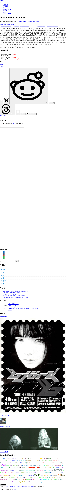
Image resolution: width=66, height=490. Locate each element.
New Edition (3, 115)
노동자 (42, 477)
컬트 (45, 459)
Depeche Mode (23, 482)
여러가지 (3, 281)
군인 (28, 477)
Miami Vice (18, 479)
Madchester (55, 460)
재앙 (21, 462)
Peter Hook (15, 458)
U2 (32, 479)
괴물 (40, 479)
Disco (55, 475)
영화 (2, 283)
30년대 (17, 472)
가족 (25, 463)
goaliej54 (16, 26)
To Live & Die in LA (13, 304)
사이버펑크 (28, 479)
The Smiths (60, 459)
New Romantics (13, 482)
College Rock (58, 462)
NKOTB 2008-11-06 (6, 26)
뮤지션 (3, 272)
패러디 (15, 475)
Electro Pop (52, 475)
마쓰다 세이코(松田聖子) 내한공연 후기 (14, 295)
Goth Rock (29, 462)
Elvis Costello (58, 465)
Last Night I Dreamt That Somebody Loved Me (15, 291)
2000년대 (3, 479)
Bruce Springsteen (32, 465)
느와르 (1, 458)
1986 (45, 482)
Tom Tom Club (10, 470)
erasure (6, 462)
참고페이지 (3, 66)
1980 (49, 460)
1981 (46, 465)
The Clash (4, 482)
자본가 (48, 470)
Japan (38, 460)
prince (24, 477)
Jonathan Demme (36, 458)
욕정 (29, 459)
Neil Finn (5, 467)
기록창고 (3, 269)
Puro (15, 489)
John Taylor (34, 460)
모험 (9, 467)
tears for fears (13, 477)
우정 (12, 472)
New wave (57, 470)
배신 (53, 465)
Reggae (58, 482)
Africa (45, 470)
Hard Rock (24, 479)
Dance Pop (23, 21)
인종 (46, 477)
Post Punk (2, 462)
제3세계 (42, 475)
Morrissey (19, 477)
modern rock (62, 460)
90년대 (38, 477)
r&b (58, 460)
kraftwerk (2, 475)
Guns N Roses (54, 458)
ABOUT (5, 5)
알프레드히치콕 (21, 475)
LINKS (5, 10)
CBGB (43, 465)
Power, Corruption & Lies (14, 307)
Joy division (28, 460)
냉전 (26, 458)
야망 (36, 472)
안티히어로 (18, 470)
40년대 (14, 479)
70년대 (61, 472)
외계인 (58, 467)
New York (41, 470)
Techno (11, 465)
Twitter (34, 479)
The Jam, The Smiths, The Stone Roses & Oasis (15, 297)
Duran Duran (30, 472)
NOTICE (5, 6)
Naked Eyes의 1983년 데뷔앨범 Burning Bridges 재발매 (23, 308)
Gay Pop (25, 467)
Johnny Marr (21, 459)
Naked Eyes (15, 465)
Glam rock (49, 465)
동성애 (20, 465)
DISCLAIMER (7, 9)
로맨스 (7, 472)
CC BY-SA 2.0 (41, 26)
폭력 (59, 475)
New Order (20, 467)
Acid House (53, 467)
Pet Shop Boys (30, 475)
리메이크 (23, 460)
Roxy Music (36, 470)
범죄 (4, 465)
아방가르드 (25, 465)
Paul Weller (31, 470)
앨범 (2, 278)
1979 (40, 460)
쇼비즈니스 (33, 477)
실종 (51, 460)
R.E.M (49, 467)
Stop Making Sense (43, 467)
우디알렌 (16, 460)
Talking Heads (33, 467)
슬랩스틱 (7, 477)
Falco (50, 482)
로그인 (14, 123)
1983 (20, 460)
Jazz (3, 472)
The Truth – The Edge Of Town (11, 292)
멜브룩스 (56, 479)
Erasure (10, 310)
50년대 (58, 477)
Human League (44, 460)
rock (37, 482)
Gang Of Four (52, 477)
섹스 (52, 472)
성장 (48, 477)
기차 (47, 482)
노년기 (10, 475)
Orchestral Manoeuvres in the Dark (48, 462)
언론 (51, 470)
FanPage (2, 64)
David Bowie (53, 482)
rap (32, 458)
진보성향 (37, 475)
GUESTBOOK (7, 13)
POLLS (5, 12)
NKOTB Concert (24, 26)
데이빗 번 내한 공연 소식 (10, 294)
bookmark (26, 470)
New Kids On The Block (33, 21)
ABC (22, 470)
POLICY (5, 7)
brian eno (17, 462)
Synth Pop (47, 479)
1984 (11, 458)
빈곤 (61, 477)
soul (6, 470)
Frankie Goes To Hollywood (5, 460)
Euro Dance (46, 475)
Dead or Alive (56, 472)
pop (8, 482)
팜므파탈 (49, 458)
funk (1, 482)
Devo (52, 479)
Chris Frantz (39, 465)
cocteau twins (9, 479)
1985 (4, 458)
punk (41, 459)
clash (15, 472)
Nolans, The (3, 117)
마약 (29, 482)
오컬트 (12, 460)
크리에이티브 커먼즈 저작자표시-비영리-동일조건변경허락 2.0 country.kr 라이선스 (19, 486)
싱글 (2, 275)
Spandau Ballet (40, 472)
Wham (37, 479)
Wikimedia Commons (52, 26)
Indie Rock (47, 472)
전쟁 (7, 465)
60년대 (60, 479)
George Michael (14, 467)
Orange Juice (33, 482)
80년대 (41, 482)
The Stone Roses (12, 462)
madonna (6, 475)
